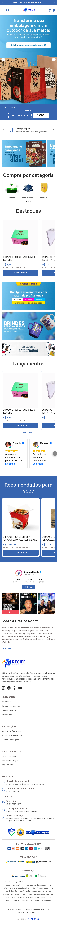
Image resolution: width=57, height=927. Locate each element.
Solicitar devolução (10, 761)
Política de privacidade (12, 735)
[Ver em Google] (8, 444)
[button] (2, 3)
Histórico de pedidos (11, 706)
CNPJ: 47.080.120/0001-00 (28, 912)
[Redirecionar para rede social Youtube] (20, 688)
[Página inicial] (28, 10)
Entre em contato (9, 756)
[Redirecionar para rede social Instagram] (3, 688)
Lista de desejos (9, 710)
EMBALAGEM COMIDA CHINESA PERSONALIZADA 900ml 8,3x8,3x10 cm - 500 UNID (19, 540)
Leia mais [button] (10, 463)
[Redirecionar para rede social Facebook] (9, 688)
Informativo (7, 715)
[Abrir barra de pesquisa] (7, 10)
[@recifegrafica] (19, 573)
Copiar (40, 115)
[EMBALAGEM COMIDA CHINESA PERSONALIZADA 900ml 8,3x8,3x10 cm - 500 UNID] (21, 517)
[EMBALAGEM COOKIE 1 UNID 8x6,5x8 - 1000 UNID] (20, 237)
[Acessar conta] (49, 10)
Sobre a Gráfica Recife (11, 731)
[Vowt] (29, 918)
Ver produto (20, 273)
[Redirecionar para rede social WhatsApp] (14, 688)
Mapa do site (7, 765)
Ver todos (27, 432)
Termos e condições (10, 740)
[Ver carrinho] (53, 10)
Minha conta (7, 702)
